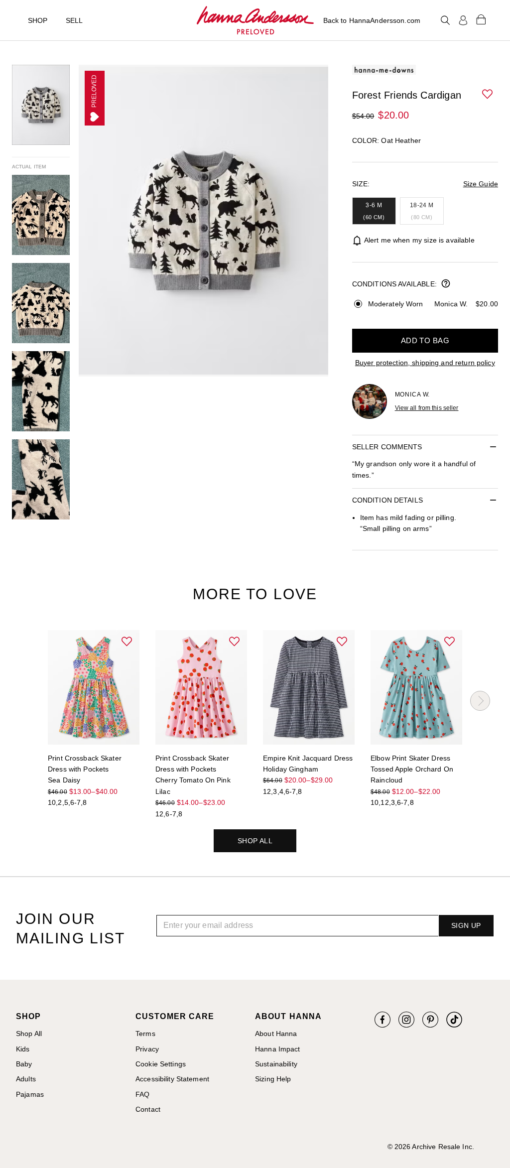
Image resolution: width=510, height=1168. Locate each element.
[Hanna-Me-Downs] (255, 20)
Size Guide (480, 184)
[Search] (445, 20)
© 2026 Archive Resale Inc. (430, 1147)
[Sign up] (463, 20)
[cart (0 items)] (481, 18)
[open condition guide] (446, 284)
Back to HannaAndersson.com (371, 20)
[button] (488, 95)
